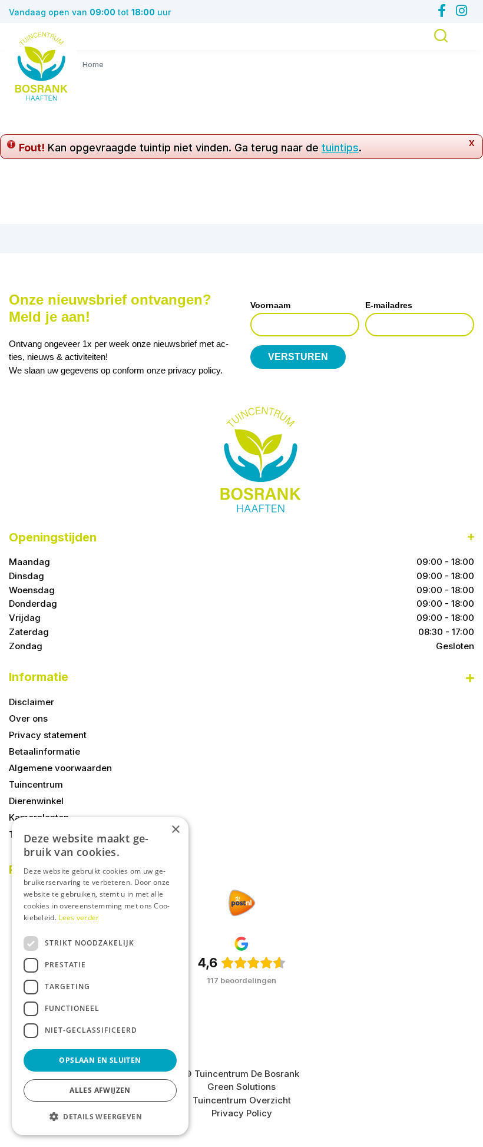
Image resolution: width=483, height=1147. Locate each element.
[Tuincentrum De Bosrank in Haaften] (41, 66)
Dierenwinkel (36, 800)
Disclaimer (31, 702)
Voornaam (270, 305)
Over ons (28, 718)
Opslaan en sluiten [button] (100, 1060)
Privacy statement (48, 735)
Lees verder (78, 918)
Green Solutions (241, 1086)
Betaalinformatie (44, 751)
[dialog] (100, 976)
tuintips (340, 147)
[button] (100, 1116)
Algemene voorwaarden (60, 768)
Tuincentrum (36, 784)
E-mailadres (388, 305)
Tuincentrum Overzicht (242, 1100)
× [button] (175, 829)
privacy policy (194, 370)
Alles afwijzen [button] (100, 1090)
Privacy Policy (241, 1113)
